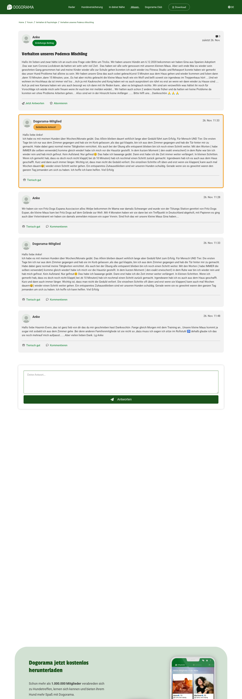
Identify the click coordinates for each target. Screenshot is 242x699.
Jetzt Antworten (34, 103)
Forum (30, 22)
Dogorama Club (153, 7)
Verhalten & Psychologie (46, 22)
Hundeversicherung (92, 7)
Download (180, 7)
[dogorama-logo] (20, 7)
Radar (71, 7)
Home (21, 22)
